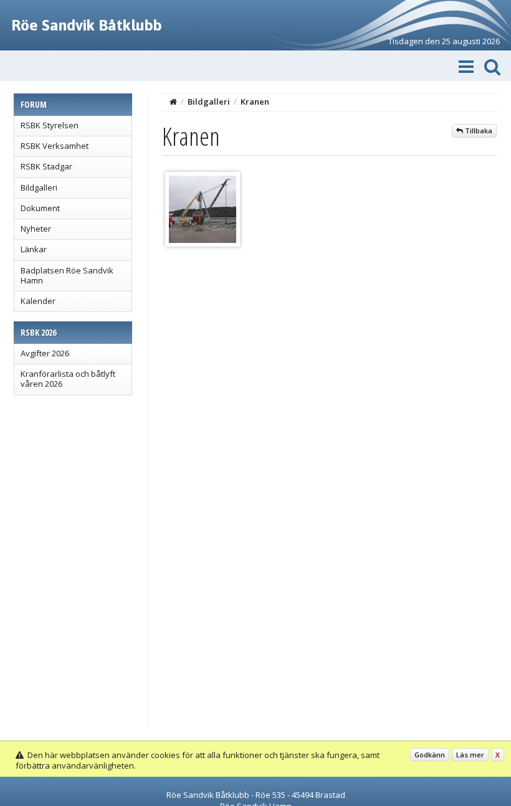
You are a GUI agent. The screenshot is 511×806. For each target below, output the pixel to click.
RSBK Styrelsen (50, 125)
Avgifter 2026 (45, 353)
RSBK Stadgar (46, 166)
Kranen (255, 101)
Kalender (38, 300)
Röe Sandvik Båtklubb (86, 25)
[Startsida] (173, 101)
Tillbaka (477, 130)
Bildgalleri (39, 187)
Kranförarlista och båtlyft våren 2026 (68, 378)
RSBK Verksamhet (54, 145)
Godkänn (429, 754)
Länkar (34, 249)
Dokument (40, 208)
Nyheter (36, 228)
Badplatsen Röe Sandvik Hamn (67, 275)
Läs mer (470, 754)
